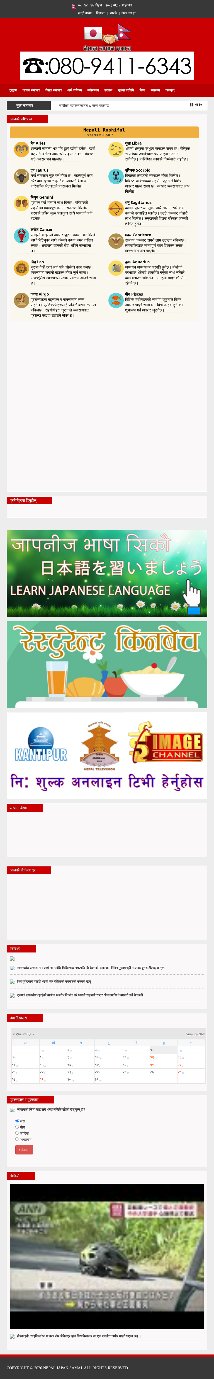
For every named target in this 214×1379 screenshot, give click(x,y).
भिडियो (14, 1176)
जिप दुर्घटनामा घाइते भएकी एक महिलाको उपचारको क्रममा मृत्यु (54, 981)
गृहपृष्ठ (13, 90)
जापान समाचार (31, 90)
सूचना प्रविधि (126, 90)
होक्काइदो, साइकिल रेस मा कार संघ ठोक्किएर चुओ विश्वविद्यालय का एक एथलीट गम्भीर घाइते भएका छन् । (79, 1336)
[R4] (107, 755)
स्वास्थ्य (155, 90)
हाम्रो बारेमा (85, 13)
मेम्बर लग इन (128, 13)
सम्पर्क (113, 13)
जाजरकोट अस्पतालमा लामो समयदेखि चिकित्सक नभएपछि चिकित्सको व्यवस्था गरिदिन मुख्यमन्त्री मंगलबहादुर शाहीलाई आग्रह (90, 968)
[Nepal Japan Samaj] (107, 37)
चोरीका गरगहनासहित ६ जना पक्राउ (84, 106)
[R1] (107, 573)
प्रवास (108, 90)
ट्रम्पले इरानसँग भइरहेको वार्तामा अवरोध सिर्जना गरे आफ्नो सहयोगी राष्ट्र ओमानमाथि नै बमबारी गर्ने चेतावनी (80, 995)
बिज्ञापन (100, 13)
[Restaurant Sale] (107, 664)
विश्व (142, 90)
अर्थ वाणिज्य (74, 90)
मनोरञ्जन (93, 90)
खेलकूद (170, 90)
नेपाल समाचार (53, 90)
